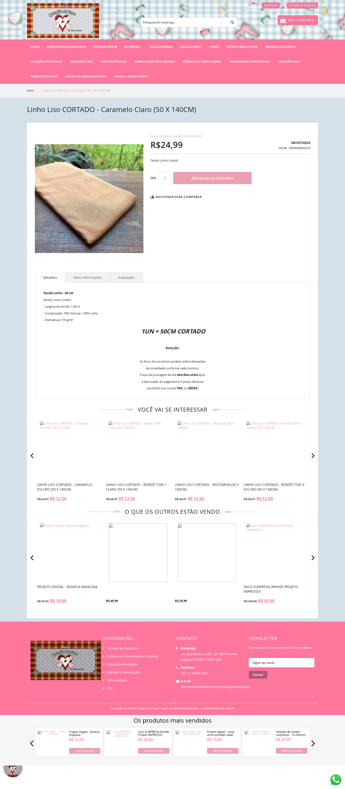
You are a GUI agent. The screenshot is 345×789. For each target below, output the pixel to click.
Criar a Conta (302, 5)
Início (30, 90)
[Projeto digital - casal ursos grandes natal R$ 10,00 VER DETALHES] (190, 753)
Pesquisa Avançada (122, 664)
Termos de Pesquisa (122, 648)
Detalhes (50, 277)
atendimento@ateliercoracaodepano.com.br (215, 687)
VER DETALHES (85, 751)
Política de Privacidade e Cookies (132, 656)
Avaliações (126, 277)
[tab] (50, 277)
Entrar (271, 5)
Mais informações (88, 277)
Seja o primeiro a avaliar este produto (176, 136)
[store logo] (63, 22)
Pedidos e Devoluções (124, 672)
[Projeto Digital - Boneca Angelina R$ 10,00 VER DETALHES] (52, 753)
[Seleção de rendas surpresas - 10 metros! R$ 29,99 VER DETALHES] (259, 753)
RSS (110, 688)
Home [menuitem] (35, 47)
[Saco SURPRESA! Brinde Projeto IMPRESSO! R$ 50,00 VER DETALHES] (121, 753)
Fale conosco (117, 680)
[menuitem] (66, 46)
